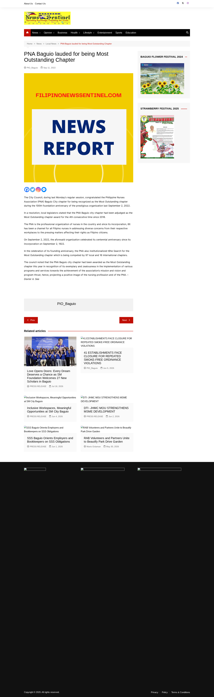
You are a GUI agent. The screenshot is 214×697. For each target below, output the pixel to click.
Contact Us (40, 3)
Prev (32, 320)
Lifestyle (87, 32)
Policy (165, 692)
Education (131, 32)
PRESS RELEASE (38, 386)
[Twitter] (32, 189)
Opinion (48, 32)
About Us (28, 3)
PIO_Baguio (32, 68)
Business (62, 32)
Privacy (154, 692)
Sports (118, 32)
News (35, 32)
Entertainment (105, 32)
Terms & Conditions (180, 692)
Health (74, 32)
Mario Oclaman (94, 446)
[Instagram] (38, 189)
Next (124, 320)
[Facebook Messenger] (43, 189)
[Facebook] (26, 189)
